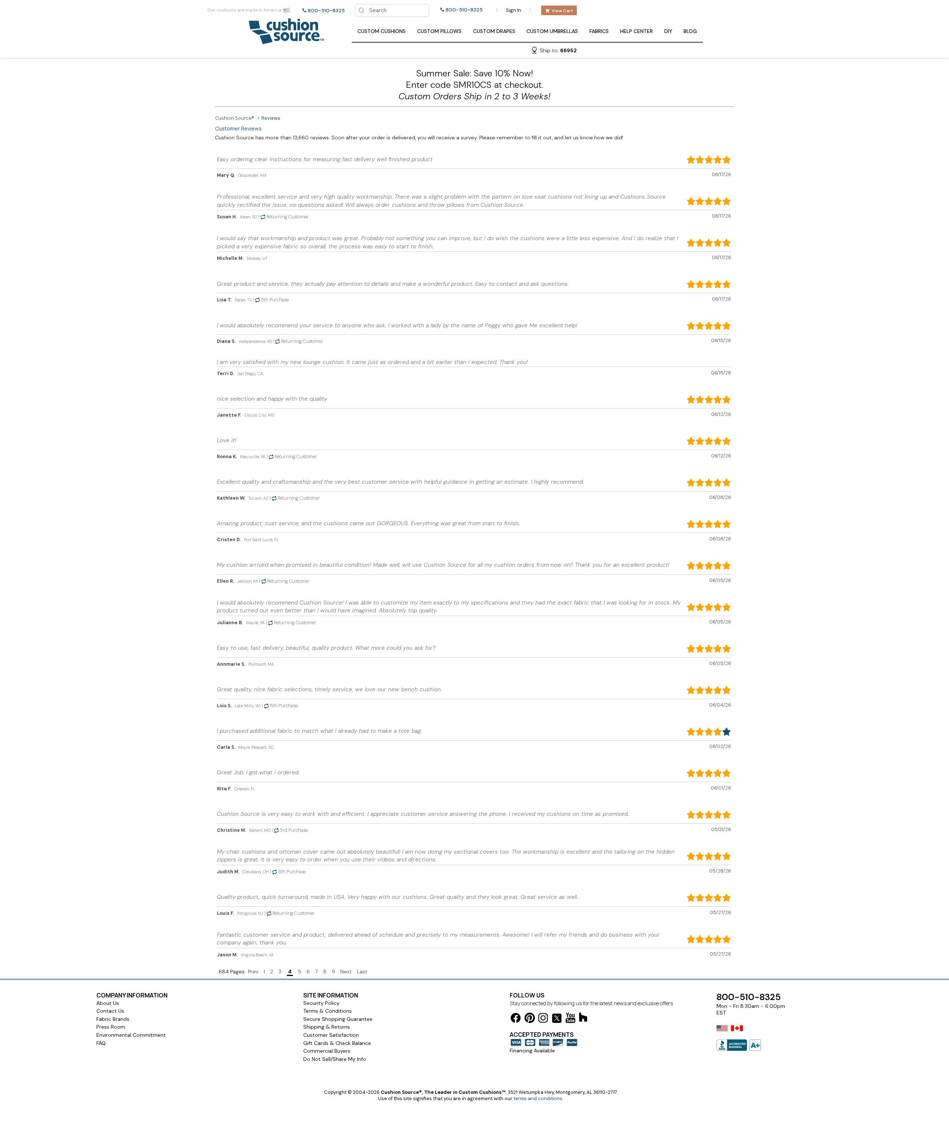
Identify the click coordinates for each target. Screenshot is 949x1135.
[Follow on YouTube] (570, 1019)
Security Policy (321, 1003)
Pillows (439, 31)
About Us (107, 1003)
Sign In (513, 10)
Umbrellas (552, 31)
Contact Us (110, 1010)
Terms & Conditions (327, 1010)
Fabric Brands (112, 1019)
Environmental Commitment (131, 1035)
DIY (668, 31)
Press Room (110, 1026)
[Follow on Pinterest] (530, 1019)
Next (346, 971)
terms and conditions (537, 1098)
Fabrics (599, 31)
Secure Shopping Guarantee (338, 1019)
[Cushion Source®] (286, 40)
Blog (690, 31)
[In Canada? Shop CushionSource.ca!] (737, 1033)
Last (362, 971)
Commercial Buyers (326, 1051)
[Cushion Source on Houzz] (583, 1018)
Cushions (381, 31)
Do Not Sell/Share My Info (334, 1059)
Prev (253, 971)
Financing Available (532, 1050)
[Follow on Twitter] (556, 1019)
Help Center (636, 31)
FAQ (101, 1043)
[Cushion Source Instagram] (543, 1019)
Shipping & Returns (326, 1026)
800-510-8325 (326, 10)
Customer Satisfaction (331, 1035)
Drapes (494, 31)
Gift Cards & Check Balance (337, 1043)
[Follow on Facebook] (516, 1019)
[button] (554, 51)
